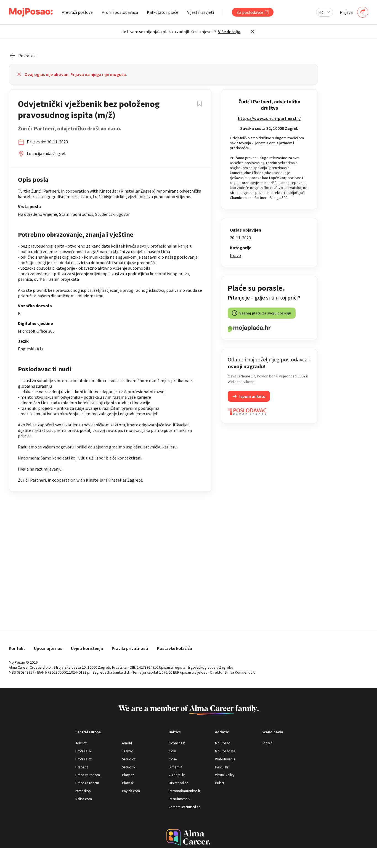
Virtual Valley (224, 775)
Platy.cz (128, 775)
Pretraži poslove (77, 12)
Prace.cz (81, 767)
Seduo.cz (129, 759)
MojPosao (222, 743)
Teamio (127, 751)
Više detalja (229, 31)
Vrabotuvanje (225, 759)
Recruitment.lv (179, 799)
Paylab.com (131, 791)
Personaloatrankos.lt (184, 791)
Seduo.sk (128, 767)
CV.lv (172, 751)
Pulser (219, 783)
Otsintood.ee (178, 783)
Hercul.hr (221, 767)
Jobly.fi (267, 743)
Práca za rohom (87, 775)
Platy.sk (128, 783)
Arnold (127, 743)
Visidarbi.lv (177, 775)
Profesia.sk (83, 751)
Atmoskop (83, 791)
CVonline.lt (177, 743)
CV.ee (173, 759)
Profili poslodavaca (120, 12)
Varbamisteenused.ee (184, 807)
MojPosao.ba (225, 751)
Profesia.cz (83, 759)
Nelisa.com (83, 799)
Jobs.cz (81, 743)
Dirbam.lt (175, 767)
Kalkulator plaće (162, 12)
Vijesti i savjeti (200, 12)
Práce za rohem (87, 783)
